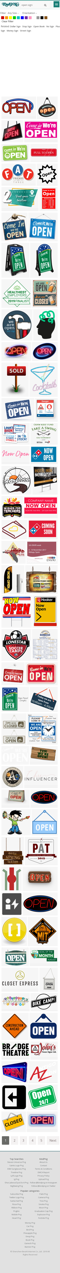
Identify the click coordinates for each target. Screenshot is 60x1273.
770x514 (32, 1130)
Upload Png (43, 1179)
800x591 (38, 492)
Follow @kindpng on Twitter (43, 1186)
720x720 (7, 786)
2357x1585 (8, 762)
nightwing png (16, 1186)
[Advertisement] (30, 64)
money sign (13, 30)
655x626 (7, 306)
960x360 (7, 1009)
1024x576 (35, 762)
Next (53, 1140)
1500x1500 (8, 275)
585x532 (7, 419)
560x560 (30, 140)
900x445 (28, 913)
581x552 (34, 239)
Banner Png (30, 1246)
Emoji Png (30, 1236)
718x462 (7, 160)
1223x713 (7, 183)
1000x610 (7, 806)
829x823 (7, 140)
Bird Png (30, 1229)
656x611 (7, 561)
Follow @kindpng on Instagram (43, 1182)
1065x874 (33, 1108)
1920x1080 (36, 964)
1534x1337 (8, 833)
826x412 (36, 1057)
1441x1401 (38, 833)
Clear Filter (8, 21)
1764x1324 (8, 537)
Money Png (30, 1223)
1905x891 (7, 117)
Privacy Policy (44, 1175)
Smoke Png (43, 1204)
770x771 (41, 419)
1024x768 (31, 683)
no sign (50, 26)
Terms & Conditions (43, 1169)
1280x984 (28, 889)
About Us (43, 1162)
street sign (25, 30)
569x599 (7, 659)
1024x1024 (34, 944)
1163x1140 (8, 683)
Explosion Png (43, 1214)
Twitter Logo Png (16, 1197)
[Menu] (56, 4)
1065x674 (7, 359)
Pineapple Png (30, 1233)
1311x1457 (8, 913)
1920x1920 (38, 359)
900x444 (36, 806)
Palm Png (43, 1194)
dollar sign (15, 26)
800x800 (45, 209)
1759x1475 (31, 863)
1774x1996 (8, 944)
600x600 (37, 306)
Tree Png (43, 1201)
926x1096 (35, 394)
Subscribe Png (16, 1194)
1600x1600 (8, 742)
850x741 (35, 710)
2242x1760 (33, 561)
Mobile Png (16, 1214)
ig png (16, 1179)
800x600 (7, 592)
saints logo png (16, 1165)
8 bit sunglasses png (16, 1169)
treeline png (16, 1172)
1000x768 (36, 442)
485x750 (45, 989)
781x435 (35, 1081)
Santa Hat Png (16, 1201)
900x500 (7, 1130)
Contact (43, 1165)
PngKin (16, 1211)
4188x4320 (38, 659)
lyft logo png (16, 1175)
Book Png (30, 1240)
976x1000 (42, 117)
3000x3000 (39, 625)
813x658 (7, 1081)
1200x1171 (8, 338)
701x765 (7, 239)
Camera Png (43, 1197)
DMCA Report (43, 1172)
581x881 (39, 338)
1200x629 (7, 1057)
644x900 (7, 394)
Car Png (30, 1226)
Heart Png (16, 1218)
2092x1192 (8, 209)
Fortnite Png (43, 1218)
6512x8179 (8, 863)
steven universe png (16, 1162)
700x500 (7, 462)
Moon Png (43, 1207)
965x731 (7, 442)
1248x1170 (36, 1038)
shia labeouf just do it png (16, 1182)
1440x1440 (8, 516)
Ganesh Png (29, 1243)
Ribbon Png (17, 1207)
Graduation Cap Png (43, 1211)
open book (39, 26)
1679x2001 (8, 889)
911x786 (31, 592)
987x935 (7, 492)
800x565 (36, 160)
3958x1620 (8, 989)
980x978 (42, 183)
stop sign (27, 26)
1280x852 (7, 964)
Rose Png (16, 1204)
